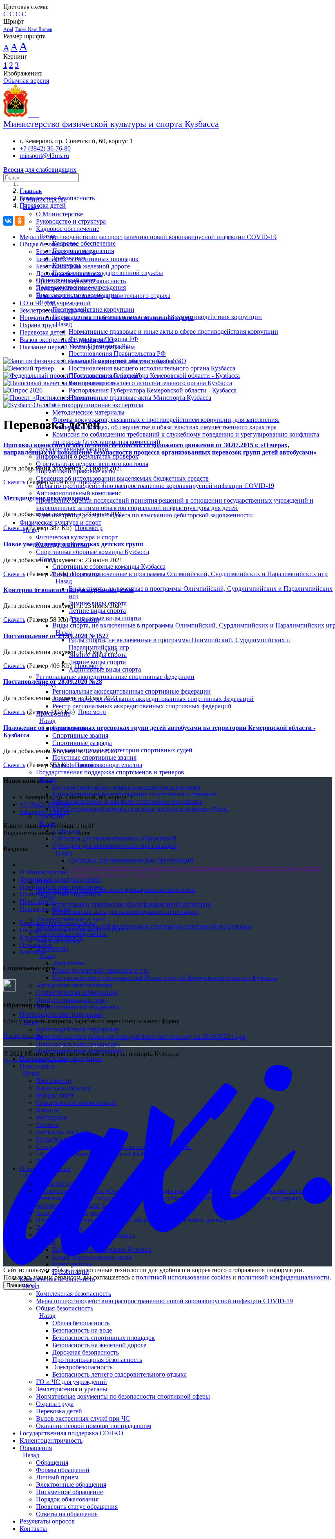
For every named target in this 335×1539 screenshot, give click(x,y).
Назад (31, 206)
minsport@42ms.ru (44, 155)
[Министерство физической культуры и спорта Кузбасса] (21, 114)
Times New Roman (33, 29)
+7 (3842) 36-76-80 (45, 148)
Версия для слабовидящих (39, 169)
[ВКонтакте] (8, 221)
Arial (8, 29)
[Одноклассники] (20, 221)
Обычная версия (26, 80)
